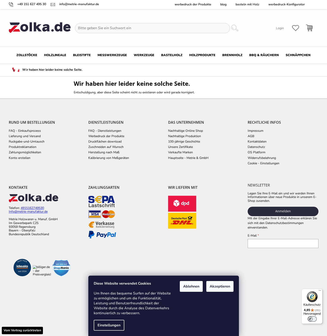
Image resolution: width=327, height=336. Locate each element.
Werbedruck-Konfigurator (286, 4)
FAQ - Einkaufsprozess (25, 131)
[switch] (312, 319)
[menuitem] (27, 55)
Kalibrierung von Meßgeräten (108, 158)
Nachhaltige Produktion (184, 136)
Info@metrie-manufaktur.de (28, 212)
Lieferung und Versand (25, 136)
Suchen (234, 28)
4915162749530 (32, 208)
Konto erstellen (19, 158)
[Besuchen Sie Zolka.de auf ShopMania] (61, 268)
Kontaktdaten (257, 142)
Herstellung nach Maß (104, 152)
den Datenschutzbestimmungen (281, 223)
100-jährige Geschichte (184, 142)
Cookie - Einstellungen (263, 163)
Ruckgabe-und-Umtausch (26, 142)
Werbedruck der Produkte (193, 4)
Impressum (255, 131)
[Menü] (320, 291)
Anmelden (283, 211)
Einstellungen (109, 325)
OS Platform (256, 152)
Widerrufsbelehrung (262, 158)
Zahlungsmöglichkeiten (25, 152)
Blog (223, 4)
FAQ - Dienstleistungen (104, 131)
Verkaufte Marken (180, 152)
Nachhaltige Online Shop (185, 131)
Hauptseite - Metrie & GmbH (188, 158)
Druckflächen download (105, 142)
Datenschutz (256, 147)
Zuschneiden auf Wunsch (106, 147)
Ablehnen (191, 286)
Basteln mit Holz (247, 4)
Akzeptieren (220, 286)
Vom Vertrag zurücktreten (22, 330)
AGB (251, 136)
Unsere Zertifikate (180, 147)
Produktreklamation (22, 147)
